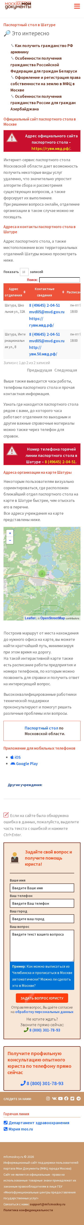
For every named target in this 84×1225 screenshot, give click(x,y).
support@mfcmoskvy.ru (47, 1204)
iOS (17, 757)
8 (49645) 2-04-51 (44, 305)
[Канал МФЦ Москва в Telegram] (78, 1098)
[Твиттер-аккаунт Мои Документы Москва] (72, 1098)
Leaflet (30, 618)
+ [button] (10, 533)
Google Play (26, 763)
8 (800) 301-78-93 (44, 1030)
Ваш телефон (21, 895)
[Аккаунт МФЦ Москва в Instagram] (48, 1098)
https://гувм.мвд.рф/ (51, 148)
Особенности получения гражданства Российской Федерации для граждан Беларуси (43, 64)
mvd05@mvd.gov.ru (46, 311)
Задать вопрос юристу (42, 998)
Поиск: (32, 279)
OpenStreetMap (52, 618)
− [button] (10, 540)
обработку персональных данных (44, 1011)
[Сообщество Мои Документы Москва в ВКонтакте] (54, 1098)
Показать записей (23, 272)
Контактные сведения (44, 292)
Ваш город (18, 911)
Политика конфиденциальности (28, 1210)
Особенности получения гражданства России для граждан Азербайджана (43, 103)
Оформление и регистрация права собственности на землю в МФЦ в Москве (45, 84)
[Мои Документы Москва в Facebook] (66, 1098)
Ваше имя (17, 880)
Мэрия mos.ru (20, 1129)
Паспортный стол (41, 728)
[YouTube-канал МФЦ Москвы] (60, 1098)
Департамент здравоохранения (38, 1122)
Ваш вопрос (19, 926)
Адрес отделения (13, 292)
